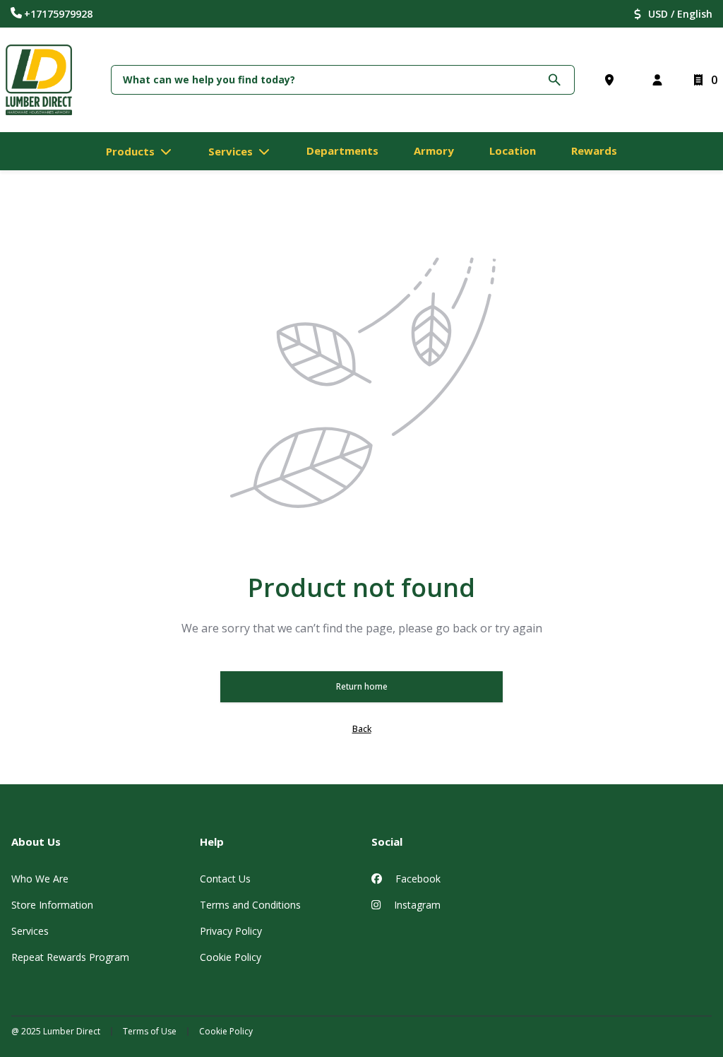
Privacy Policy (231, 931)
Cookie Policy (230, 957)
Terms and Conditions (250, 904)
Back (361, 729)
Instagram (416, 904)
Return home (362, 686)
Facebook (417, 878)
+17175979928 (58, 13)
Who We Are (39, 878)
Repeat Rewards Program (70, 957)
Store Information (52, 904)
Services (30, 931)
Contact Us (225, 878)
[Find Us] (612, 79)
